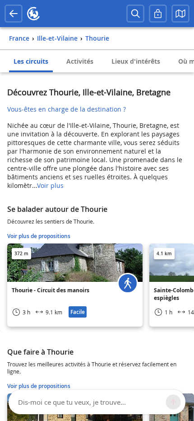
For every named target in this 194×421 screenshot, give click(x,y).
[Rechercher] (135, 14)
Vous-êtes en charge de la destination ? (66, 109)
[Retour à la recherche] (14, 14)
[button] (180, 14)
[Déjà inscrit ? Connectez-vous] (158, 14)
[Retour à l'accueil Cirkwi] (33, 13)
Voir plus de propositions (38, 236)
